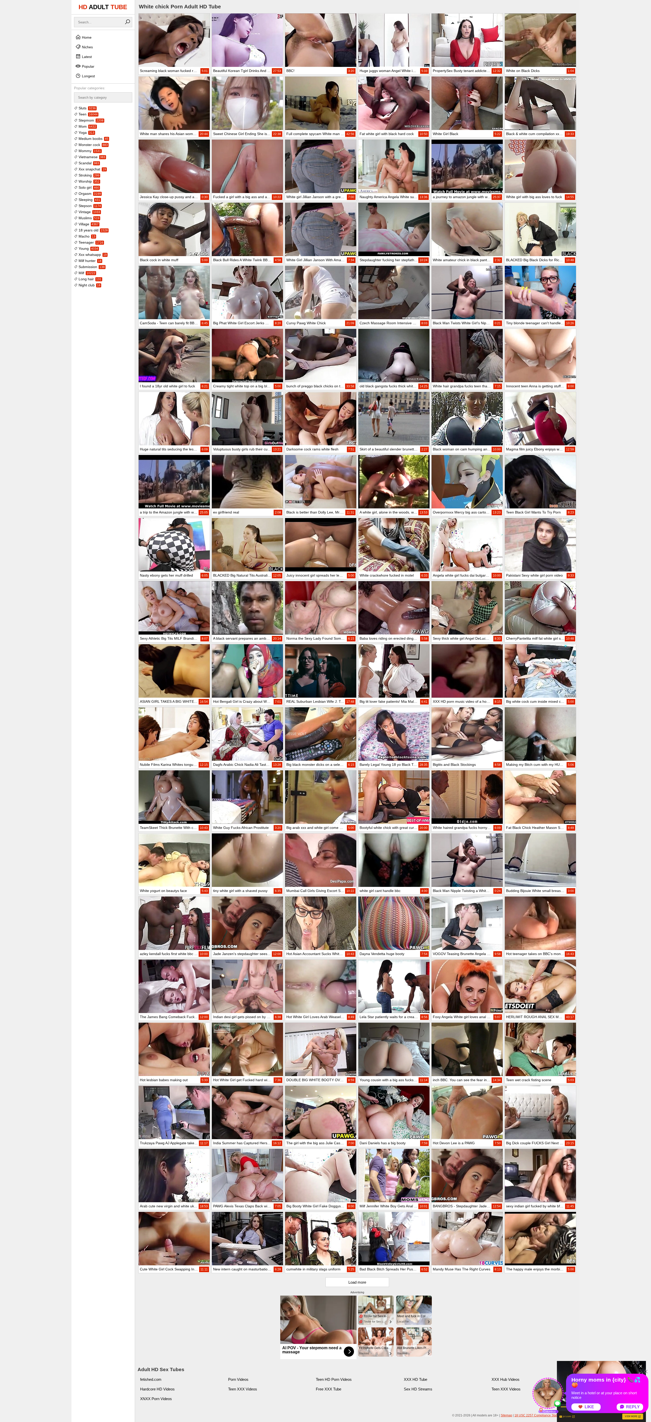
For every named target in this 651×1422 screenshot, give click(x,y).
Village (88, 224)
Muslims (88, 218)
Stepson (89, 206)
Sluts (87, 108)
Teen (88, 114)
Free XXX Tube (328, 1389)
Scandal (88, 163)
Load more (357, 1282)
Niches (87, 47)
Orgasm (89, 194)
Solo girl (88, 187)
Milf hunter (89, 261)
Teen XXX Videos (242, 1389)
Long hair (89, 279)
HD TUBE (103, 7)
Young (88, 248)
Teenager (90, 242)
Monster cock (93, 145)
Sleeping (89, 200)
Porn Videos (238, 1379)
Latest (86, 57)
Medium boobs (93, 139)
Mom (87, 126)
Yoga (86, 132)
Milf (86, 273)
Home (86, 37)
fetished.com (150, 1379)
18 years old (93, 230)
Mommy (89, 151)
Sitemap (506, 1415)
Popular (87, 66)
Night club (89, 285)
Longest (88, 76)
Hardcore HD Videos (157, 1389)
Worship (88, 181)
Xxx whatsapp (92, 255)
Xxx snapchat (92, 169)
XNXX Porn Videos (156, 1399)
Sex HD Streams (418, 1389)
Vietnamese (91, 157)
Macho (86, 236)
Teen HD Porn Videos (334, 1379)
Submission (91, 267)
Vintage (89, 212)
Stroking (88, 175)
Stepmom (90, 120)
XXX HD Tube (415, 1379)
